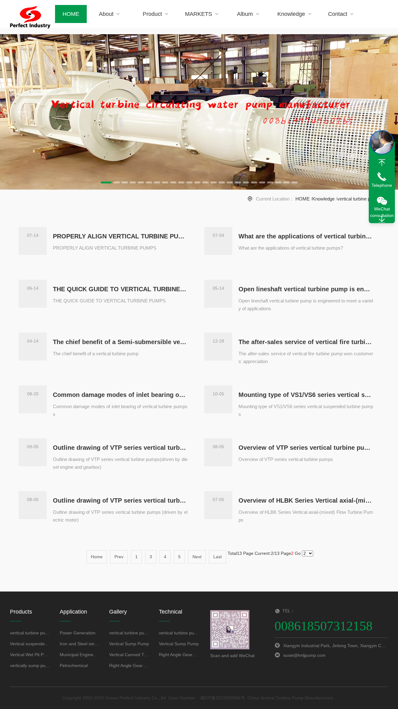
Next (196, 556)
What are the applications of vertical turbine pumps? (305, 236)
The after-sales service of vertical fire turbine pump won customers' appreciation (305, 341)
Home (97, 556)
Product (152, 14)
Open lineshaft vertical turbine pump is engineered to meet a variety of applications (305, 289)
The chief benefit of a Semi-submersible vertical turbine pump (120, 341)
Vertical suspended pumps (30, 643)
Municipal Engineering (80, 654)
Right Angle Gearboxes (129, 665)
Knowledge (291, 14)
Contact (337, 14)
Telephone (382, 185)
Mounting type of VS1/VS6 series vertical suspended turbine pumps (305, 394)
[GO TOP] (381, 162)
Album (245, 14)
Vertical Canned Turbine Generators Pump (129, 654)
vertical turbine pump (358, 198)
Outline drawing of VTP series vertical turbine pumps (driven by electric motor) (120, 500)
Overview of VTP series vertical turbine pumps (305, 447)
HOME (70, 14)
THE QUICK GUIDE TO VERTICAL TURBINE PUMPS (120, 289)
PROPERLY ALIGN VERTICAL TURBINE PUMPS (120, 236)
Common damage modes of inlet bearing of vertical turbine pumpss (120, 394)
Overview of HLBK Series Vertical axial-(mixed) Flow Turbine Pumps (305, 500)
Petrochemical (74, 665)
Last (217, 556)
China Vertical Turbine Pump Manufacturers (290, 697)
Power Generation (77, 632)
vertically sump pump (30, 665)
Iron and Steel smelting (80, 643)
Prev (118, 556)
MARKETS (198, 14)
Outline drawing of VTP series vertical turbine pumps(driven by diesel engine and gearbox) (120, 447)
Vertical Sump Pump (129, 643)
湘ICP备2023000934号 (222, 697)
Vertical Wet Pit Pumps (30, 654)
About (106, 14)
